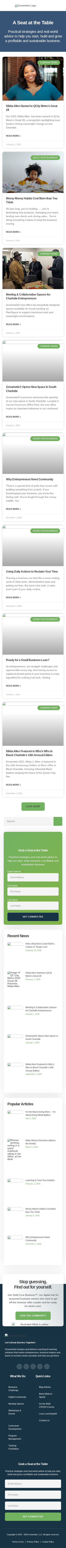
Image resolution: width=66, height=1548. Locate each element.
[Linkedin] (33, 1366)
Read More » (13, 136)
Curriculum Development (14, 1427)
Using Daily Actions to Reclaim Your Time (32, 571)
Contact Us (44, 1420)
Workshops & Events (14, 1412)
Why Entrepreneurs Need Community (29, 479)
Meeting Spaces (16, 1404)
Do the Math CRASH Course (46, 1405)
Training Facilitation (13, 1447)
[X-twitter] (40, 1366)
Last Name (12, 900)
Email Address (14, 871)
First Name (12, 885)
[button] (7, 5)
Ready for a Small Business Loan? (27, 660)
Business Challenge (13, 1389)
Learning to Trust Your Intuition (40, 1180)
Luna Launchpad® (48, 1413)
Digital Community (17, 1397)
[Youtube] (47, 1366)
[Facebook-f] (19, 1366)
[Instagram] (26, 1366)
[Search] (58, 821)
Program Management (14, 1437)
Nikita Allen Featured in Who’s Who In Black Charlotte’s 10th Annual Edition (40, 1067)
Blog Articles (45, 1387)
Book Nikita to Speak (45, 1395)
